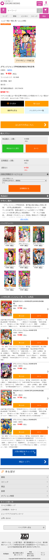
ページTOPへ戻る (24, 527)
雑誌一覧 (14, 20)
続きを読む (24, 219)
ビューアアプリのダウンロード (12, 514)
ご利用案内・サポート (9, 509)
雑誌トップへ (24, 462)
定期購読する (24, 188)
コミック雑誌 (22, 20)
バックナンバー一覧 (37, 110)
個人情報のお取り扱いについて (18, 554)
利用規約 (6, 554)
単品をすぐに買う (12, 148)
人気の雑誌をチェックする (24, 452)
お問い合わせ (6, 518)
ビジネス (24, 16)
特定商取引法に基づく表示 (30, 554)
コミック (34, 16)
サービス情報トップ (8, 505)
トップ (5, 16)
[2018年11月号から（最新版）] (24, 180)
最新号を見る (12, 110)
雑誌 (44, 16)
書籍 (14, 16)
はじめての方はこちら (24, 125)
